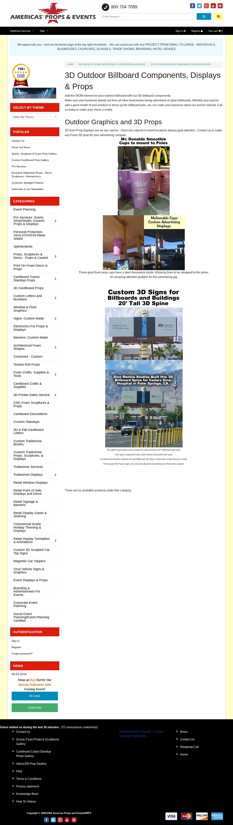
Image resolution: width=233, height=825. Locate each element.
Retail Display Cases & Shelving (30, 514)
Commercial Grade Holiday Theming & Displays (27, 527)
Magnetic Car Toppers (29, 561)
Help (42, 31)
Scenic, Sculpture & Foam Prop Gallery (34, 153)
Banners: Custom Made (30, 337)
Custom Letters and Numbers (27, 297)
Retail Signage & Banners (25, 503)
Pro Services (19, 166)
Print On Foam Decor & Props (30, 267)
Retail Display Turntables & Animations (31, 540)
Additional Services (20, 31)
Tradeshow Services (28, 467)
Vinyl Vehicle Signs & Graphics (28, 570)
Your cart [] (215, 31)
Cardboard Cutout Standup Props (26, 278)
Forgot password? (22, 653)
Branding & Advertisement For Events (26, 591)
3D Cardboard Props (28, 288)
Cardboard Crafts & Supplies (27, 385)
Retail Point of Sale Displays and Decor (27, 492)
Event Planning (24, 209)
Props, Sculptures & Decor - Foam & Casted (30, 255)
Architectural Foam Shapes (27, 347)
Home (71, 64)
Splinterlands (22, 246)
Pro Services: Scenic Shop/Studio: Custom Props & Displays (111, 64)
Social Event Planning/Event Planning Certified (31, 617)
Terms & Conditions (29, 778)
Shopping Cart (189, 746)
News (183, 731)
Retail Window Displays (30, 482)
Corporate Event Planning (25, 604)
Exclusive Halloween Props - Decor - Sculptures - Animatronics (33, 174)
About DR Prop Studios (31, 763)
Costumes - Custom (27, 356)
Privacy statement (27, 786)
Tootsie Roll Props (26, 364)
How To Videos (26, 801)
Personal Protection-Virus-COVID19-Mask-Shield (29, 235)
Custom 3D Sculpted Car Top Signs (31, 551)
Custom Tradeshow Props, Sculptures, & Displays (28, 455)
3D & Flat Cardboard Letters (28, 431)
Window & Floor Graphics (25, 308)
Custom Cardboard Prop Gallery (30, 160)
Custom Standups (26, 422)
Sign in (180, 31)
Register (196, 31)
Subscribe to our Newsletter (28, 189)
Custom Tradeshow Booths (27, 442)
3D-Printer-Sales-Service (31, 395)
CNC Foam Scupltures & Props (31, 404)
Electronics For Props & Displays (30, 327)
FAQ (19, 771)
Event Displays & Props (30, 580)
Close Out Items (21, 147)
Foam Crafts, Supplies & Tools (31, 373)
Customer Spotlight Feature (28, 182)
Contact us (23, 731)
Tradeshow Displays (28, 474)
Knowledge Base (27, 793)
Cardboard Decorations (30, 414)
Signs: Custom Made (28, 318)
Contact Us (18, 140)
